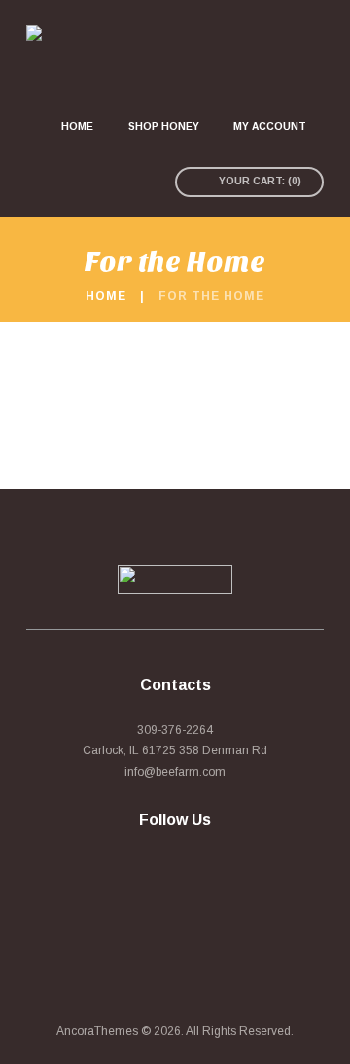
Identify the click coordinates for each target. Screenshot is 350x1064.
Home (106, 296)
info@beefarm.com (175, 772)
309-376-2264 (175, 730)
